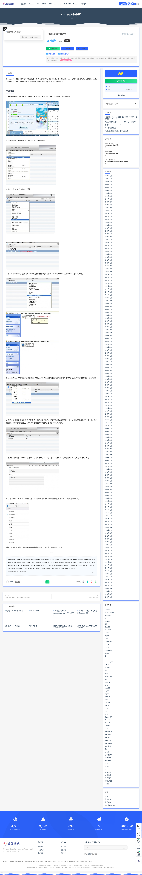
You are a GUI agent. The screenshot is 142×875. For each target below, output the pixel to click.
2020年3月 (108, 321)
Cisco (107, 633)
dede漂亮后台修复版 (111, 153)
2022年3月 (108, 257)
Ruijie (106, 708)
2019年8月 (108, 341)
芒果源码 (40, 861)
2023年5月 (108, 222)
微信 (138, 842)
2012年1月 (108, 553)
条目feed (108, 799)
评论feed (108, 802)
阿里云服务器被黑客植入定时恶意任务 (116, 131)
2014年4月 (108, 507)
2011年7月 (108, 568)
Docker (107, 644)
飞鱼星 (107, 784)
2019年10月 (109, 336)
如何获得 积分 (66, 60)
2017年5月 (108, 414)
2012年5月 (108, 542)
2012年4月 (108, 545)
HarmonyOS (109, 662)
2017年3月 (108, 420)
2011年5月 (108, 574)
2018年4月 (108, 388)
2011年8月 (108, 565)
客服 (138, 835)
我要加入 (63, 853)
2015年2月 (108, 478)
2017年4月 (108, 417)
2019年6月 (108, 347)
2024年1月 (108, 199)
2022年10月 (109, 237)
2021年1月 (108, 298)
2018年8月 (108, 376)
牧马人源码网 (88, 861)
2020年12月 (109, 301)
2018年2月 (108, 394)
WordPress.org (110, 805)
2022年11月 (109, 234)
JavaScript (57, 4)
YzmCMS (108, 746)
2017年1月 (108, 426)
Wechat (31, 4)
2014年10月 (109, 489)
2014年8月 (108, 495)
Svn (106, 714)
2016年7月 (108, 437)
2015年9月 (108, 458)
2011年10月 (109, 562)
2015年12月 (109, 449)
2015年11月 (109, 452)
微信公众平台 (56, 861)
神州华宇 (50, 861)
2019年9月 (108, 338)
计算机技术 (108, 781)
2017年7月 (108, 408)
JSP (106, 679)
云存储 (107, 752)
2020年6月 (108, 315)
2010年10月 (109, 594)
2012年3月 (108, 548)
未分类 (107, 766)
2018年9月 (108, 373)
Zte (106, 749)
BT (106, 624)
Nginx (107, 694)
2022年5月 (108, 251)
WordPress (108, 743)
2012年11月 (109, 530)
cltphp (107, 636)
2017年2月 (108, 423)
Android (107, 609)
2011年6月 (108, 571)
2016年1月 (108, 446)
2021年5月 (108, 286)
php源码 (107, 702)
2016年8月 (108, 434)
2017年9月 (108, 402)
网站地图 (100, 865)
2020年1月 (108, 327)
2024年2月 (108, 196)
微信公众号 (108, 758)
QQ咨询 (82, 48)
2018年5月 (108, 385)
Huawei (107, 668)
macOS (107, 688)
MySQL (107, 691)
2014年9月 (108, 492)
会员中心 (63, 850)
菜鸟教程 (76, 861)
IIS (106, 670)
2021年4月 (108, 289)
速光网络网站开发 (19, 861)
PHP (38, 4)
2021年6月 (108, 283)
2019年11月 (109, 333)
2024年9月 (108, 184)
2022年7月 (108, 245)
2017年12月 (109, 397)
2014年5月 (108, 504)
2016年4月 (108, 440)
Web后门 (108, 734)
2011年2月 (108, 582)
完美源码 (10, 571)
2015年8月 (108, 460)
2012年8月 (108, 536)
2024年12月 (109, 182)
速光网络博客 (28, 861)
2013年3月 (108, 524)
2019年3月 (108, 356)
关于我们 (83, 4)
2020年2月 (108, 324)
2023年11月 (109, 205)
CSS (50, 4)
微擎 (106, 763)
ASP (106, 618)
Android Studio (109, 612)
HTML (44, 4)
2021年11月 (109, 269)
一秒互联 (35, 861)
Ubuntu (107, 726)
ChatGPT (108, 630)
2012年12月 (109, 527)
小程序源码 (108, 755)
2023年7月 (108, 216)
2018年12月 (109, 365)
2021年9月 (108, 274)
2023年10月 (109, 208)
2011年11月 (109, 559)
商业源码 (40, 847)
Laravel (107, 682)
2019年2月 (108, 359)
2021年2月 (108, 295)
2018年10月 (109, 370)
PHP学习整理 (33, 626)
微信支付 (108, 761)
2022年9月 (108, 240)
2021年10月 (109, 272)
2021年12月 (109, 266)
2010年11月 (109, 591)
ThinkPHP (108, 720)
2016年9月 (108, 431)
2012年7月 (108, 539)
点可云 (45, 861)
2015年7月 (108, 463)
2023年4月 (108, 225)
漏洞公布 (108, 772)
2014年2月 (108, 513)
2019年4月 (108, 353)
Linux (106, 685)
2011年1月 (108, 585)
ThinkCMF (108, 717)
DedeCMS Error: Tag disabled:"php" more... (18, 597)
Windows (108, 740)
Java (106, 673)
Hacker (75, 4)
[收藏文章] (83, 581)
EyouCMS (108, 650)
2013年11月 (109, 521)
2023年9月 (108, 211)
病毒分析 (108, 775)
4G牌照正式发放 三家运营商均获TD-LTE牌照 (87, 627)
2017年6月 (108, 411)
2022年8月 (108, 243)
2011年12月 (109, 556)
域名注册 (63, 861)
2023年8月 (108, 213)
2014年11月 (109, 487)
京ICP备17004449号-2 (91, 865)
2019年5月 (108, 350)
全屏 (138, 848)
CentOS (107, 627)
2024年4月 (108, 190)
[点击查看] (92, 572)
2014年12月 (109, 484)
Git (106, 656)
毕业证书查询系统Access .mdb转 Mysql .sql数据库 (120, 122)
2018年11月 (109, 367)
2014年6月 (108, 501)
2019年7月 (108, 344)
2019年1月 (108, 362)
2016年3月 (108, 443)
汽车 (106, 769)
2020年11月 (109, 304)
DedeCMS (67, 4)
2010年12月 (109, 588)
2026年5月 (108, 176)
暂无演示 (68, 48)
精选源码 (23, 4)
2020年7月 (108, 312)
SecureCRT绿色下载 (112, 145)
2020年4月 (108, 318)
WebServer (108, 731)
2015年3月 (108, 475)
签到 (138, 828)
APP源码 (108, 615)
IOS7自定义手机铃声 (20, 571)
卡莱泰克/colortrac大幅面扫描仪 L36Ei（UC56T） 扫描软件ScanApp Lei (121, 118)
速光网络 (12, 861)
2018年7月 (108, 379)
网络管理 (108, 778)
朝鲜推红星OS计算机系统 (12, 626)
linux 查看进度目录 (110, 128)
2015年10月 (109, 455)
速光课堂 (40, 853)
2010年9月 (108, 597)
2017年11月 (109, 399)
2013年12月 (109, 519)
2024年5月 (108, 187)
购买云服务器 (70, 861)
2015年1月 (108, 481)
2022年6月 (108, 248)
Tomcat (107, 723)
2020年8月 (108, 309)
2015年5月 (108, 469)
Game (107, 653)
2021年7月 (108, 280)
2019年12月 (109, 330)
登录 (106, 796)
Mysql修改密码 (93, 597)
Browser (107, 621)
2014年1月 (108, 516)
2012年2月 (108, 550)
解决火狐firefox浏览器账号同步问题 (116, 161)
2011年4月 (108, 577)
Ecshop (107, 647)
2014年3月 (108, 510)
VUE (106, 729)
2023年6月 (108, 219)
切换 (138, 855)
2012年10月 (109, 533)
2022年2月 (108, 260)
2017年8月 (108, 405)
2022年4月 (108, 254)
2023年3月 (108, 228)
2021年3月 (108, 292)
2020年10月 (109, 306)
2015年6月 (108, 466)
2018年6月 (108, 382)
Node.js (107, 697)
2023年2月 (108, 231)
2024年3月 (108, 193)
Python (107, 705)
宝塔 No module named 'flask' (114, 125)
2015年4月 (108, 472)
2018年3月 (108, 391)
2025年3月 (108, 179)
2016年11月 (109, 428)
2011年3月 (108, 580)
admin (12, 582)
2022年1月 (108, 263)
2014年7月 (108, 498)
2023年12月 (109, 202)
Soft (106, 711)
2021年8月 (108, 277)
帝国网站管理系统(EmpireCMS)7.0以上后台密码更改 (63, 627)
